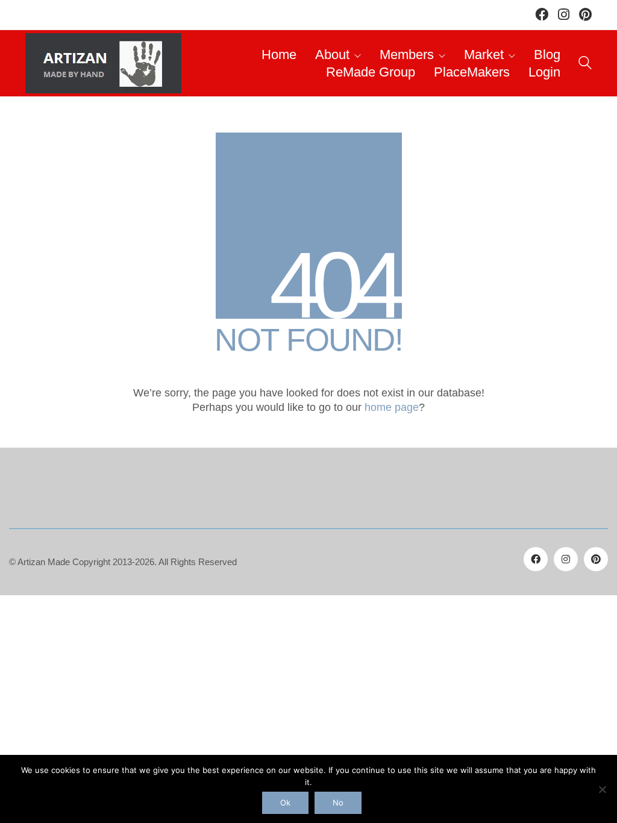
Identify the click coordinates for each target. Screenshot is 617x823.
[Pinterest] (596, 559)
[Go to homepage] (103, 63)
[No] (602, 789)
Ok (285, 802)
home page (392, 407)
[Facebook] (536, 559)
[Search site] (585, 65)
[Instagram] (566, 559)
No (338, 802)
